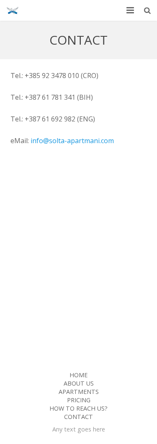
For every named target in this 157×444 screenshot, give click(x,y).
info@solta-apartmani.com (72, 140)
